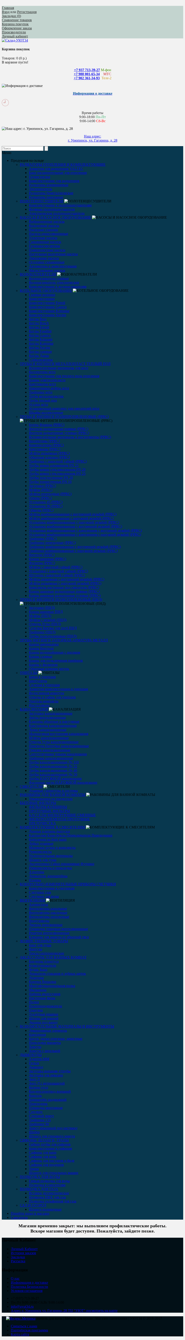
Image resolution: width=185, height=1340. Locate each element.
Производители (14, 32)
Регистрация (27, 12)
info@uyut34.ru (22, 1306)
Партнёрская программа (29, 1330)
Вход (5, 12)
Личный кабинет (15, 36)
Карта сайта (20, 1334)
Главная (8, 8)
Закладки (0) (11, 16)
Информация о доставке (29, 1282)
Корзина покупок (15, 24)
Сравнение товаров (17, 20)
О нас (15, 1278)
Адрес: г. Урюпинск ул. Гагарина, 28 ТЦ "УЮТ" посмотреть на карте (64, 1310)
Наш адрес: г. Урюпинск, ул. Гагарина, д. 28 (92, 138)
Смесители (19, 1217)
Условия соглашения (26, 1291)
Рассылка (18, 1261)
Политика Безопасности (29, 1287)
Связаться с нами (24, 1326)
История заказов (23, 1253)
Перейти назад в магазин (30, 1213)
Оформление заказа (17, 28)
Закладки (18, 1257)
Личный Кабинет (24, 1249)
